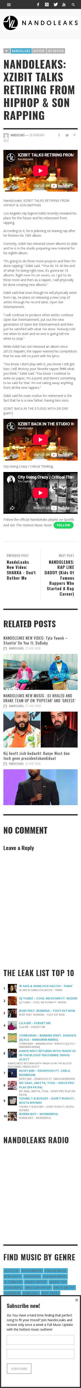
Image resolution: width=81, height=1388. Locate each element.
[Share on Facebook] (59, 135)
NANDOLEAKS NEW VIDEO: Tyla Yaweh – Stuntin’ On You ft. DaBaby (35, 640)
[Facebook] (38, 4)
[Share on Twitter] (67, 135)
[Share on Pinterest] (75, 135)
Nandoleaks (21, 50)
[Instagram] (47, 4)
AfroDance (32, 1276)
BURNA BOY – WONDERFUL (38, 1114)
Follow (63, 525)
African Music (56, 1270)
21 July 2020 (33, 648)
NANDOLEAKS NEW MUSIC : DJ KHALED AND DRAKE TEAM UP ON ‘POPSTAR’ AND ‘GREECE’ (39, 698)
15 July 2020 (33, 763)
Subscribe (19, 1368)
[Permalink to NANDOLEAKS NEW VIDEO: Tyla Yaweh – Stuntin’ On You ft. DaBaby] (40, 672)
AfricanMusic (32, 1270)
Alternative (13, 1281)
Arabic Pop (58, 1281)
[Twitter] (55, 4)
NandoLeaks (16, 648)
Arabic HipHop (36, 1281)
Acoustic (11, 1270)
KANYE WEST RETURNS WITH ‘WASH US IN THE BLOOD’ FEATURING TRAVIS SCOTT (47, 1055)
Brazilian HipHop (38, 1287)
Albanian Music (55, 1276)
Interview (56, 50)
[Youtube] (64, 4)
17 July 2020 (33, 706)
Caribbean (12, 1293)
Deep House (50, 1293)
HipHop (39, 50)
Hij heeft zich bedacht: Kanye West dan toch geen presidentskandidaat (36, 755)
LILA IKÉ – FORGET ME (35, 1023)
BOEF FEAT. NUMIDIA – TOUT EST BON (47, 1011)
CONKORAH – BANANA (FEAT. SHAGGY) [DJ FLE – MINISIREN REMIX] (47, 1037)
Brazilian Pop (64, 1287)
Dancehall (31, 1293)
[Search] (9, 4)
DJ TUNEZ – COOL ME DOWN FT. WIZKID (48, 998)
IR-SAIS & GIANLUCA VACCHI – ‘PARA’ (46, 986)
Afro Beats (12, 1276)
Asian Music (13, 1287)
